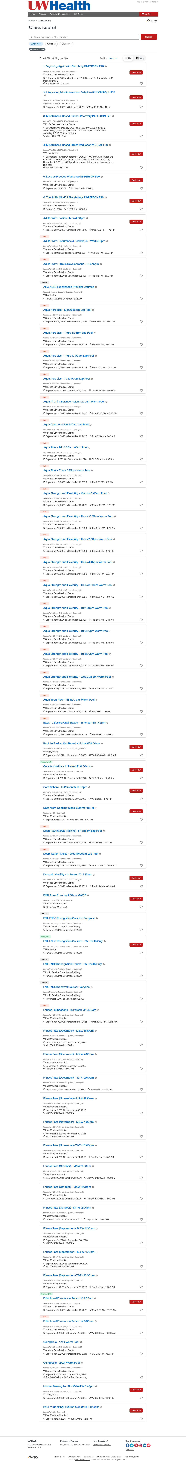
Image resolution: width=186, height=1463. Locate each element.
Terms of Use (117, 1457)
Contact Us (130, 1450)
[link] (73, 66)
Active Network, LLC (82, 1460)
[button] (128, 58)
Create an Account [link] (151, 2)
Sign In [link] (139, 2)
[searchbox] (84, 36)
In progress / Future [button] (37, 49)
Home (32, 20)
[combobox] (114, 58)
